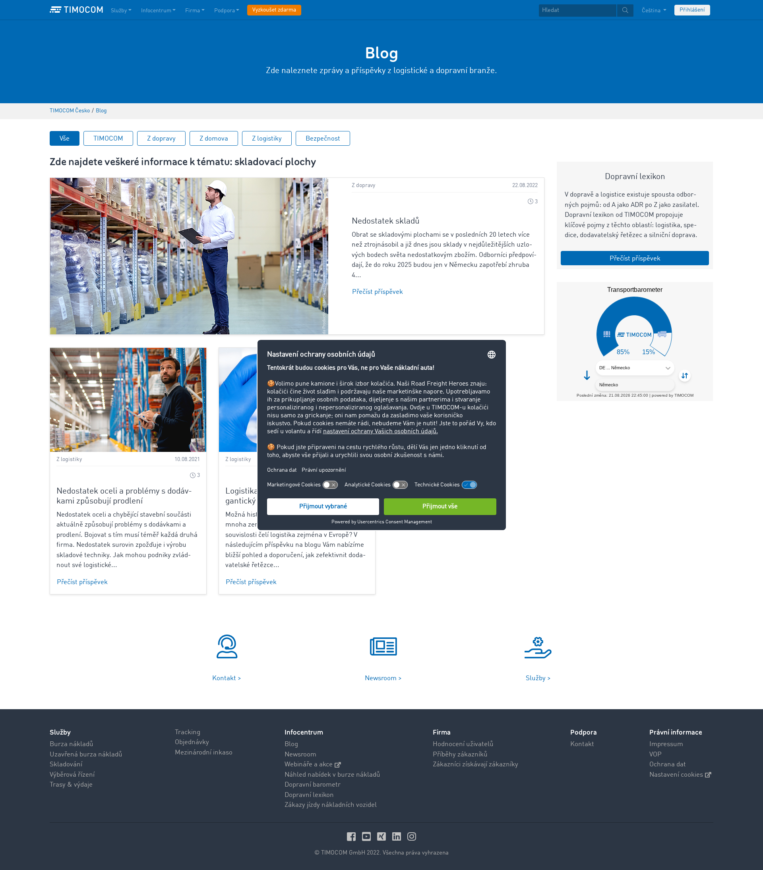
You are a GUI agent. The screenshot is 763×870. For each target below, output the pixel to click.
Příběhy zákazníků (460, 754)
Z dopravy (161, 138)
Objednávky (192, 742)
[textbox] (586, 10)
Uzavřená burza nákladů (86, 754)
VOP (655, 754)
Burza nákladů (71, 744)
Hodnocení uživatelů (463, 744)
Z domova (213, 138)
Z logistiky (267, 138)
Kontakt (582, 744)
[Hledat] (625, 10)
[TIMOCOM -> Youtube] (367, 836)
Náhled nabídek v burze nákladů (332, 775)
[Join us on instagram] (411, 836)
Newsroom (300, 754)
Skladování (66, 764)
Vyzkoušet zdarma (274, 10)
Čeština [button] (652, 11)
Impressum (666, 744)
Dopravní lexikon (309, 795)
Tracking (187, 732)
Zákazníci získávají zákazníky (475, 764)
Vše (65, 138)
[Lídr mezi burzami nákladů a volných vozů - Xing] (382, 836)
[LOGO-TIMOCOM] (76, 10)
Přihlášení (692, 10)
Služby (119, 11)
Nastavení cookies (676, 775)
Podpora (224, 11)
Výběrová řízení (72, 775)
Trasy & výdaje (71, 784)
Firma (192, 11)
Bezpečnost (323, 138)
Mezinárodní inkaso (203, 752)
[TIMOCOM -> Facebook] (352, 836)
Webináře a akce (309, 764)
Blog (291, 744)
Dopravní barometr (313, 784)
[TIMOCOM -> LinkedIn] (397, 836)
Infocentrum (156, 11)
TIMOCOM (108, 138)
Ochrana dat (667, 764)
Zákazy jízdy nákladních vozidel (331, 805)
